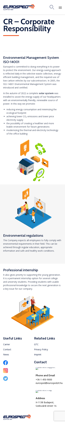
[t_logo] (5, 379)
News (6, 354)
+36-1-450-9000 (44, 379)
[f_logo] (5, 364)
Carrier (6, 344)
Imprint (37, 354)
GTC (36, 344)
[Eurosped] (19, 7)
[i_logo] (5, 372)
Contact (7, 349)
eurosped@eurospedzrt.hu (49, 383)
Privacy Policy (41, 349)
